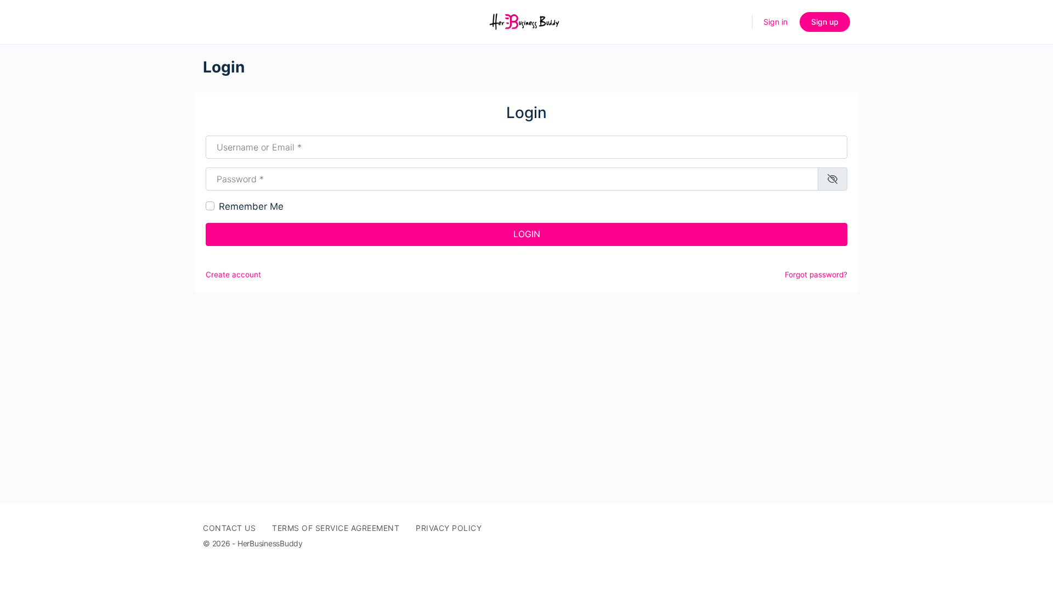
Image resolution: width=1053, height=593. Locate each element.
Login (526, 233)
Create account (233, 274)
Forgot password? (816, 274)
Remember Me (251, 206)
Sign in (775, 21)
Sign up (825, 21)
